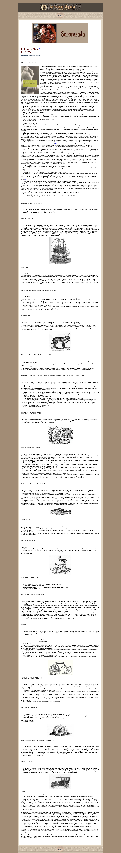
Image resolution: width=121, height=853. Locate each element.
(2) (56, 143)
